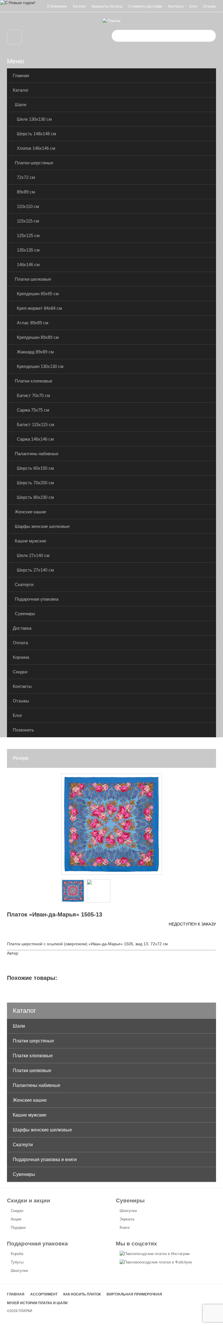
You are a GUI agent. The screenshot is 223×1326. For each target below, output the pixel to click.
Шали (20, 104)
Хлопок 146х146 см (36, 148)
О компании (57, 6)
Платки (25, 1311)
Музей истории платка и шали (37, 1303)
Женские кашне (30, 511)
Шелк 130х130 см (34, 119)
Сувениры (25, 613)
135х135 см (28, 250)
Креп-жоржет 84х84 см (39, 308)
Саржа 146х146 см (35, 439)
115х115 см (28, 220)
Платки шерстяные (34, 162)
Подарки (18, 1227)
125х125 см (28, 235)
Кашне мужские (30, 540)
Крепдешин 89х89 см (38, 337)
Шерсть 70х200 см (35, 482)
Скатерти (24, 584)
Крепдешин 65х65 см (38, 293)
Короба (17, 1254)
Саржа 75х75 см (33, 409)
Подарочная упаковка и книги (45, 1159)
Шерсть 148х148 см (36, 133)
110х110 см (28, 206)
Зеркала (127, 1219)
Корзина (21, 657)
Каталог (79, 6)
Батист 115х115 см (35, 424)
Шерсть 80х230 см (35, 497)
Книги (125, 1227)
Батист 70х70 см (33, 395)
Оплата (20, 642)
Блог (193, 6)
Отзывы (209, 6)
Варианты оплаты (107, 6)
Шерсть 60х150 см (35, 468)
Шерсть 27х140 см (35, 569)
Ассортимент (43, 1294)
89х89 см (26, 191)
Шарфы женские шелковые (42, 526)
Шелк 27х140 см (33, 555)
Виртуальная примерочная (134, 1294)
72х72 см (26, 177)
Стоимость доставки (145, 6)
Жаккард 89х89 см (35, 351)
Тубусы (17, 1262)
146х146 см (28, 264)
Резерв (20, 758)
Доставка (22, 628)
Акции (16, 1219)
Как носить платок (82, 1294)
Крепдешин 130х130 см (40, 366)
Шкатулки (128, 1210)
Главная (21, 75)
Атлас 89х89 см (32, 322)
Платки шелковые (33, 279)
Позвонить (23, 729)
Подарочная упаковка (36, 599)
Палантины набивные (36, 453)
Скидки (20, 671)
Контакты (176, 6)
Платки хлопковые (33, 380)
